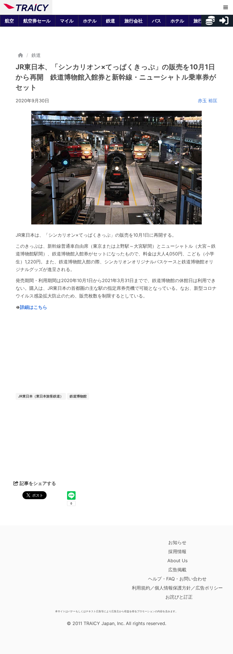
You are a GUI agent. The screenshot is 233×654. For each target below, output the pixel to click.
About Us (177, 560)
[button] (225, 7)
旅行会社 (133, 21)
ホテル (90, 21)
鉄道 (110, 21)
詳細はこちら (33, 307)
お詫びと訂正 (179, 597)
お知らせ (177, 542)
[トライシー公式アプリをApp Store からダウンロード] (36, 572)
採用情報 (177, 551)
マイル (67, 21)
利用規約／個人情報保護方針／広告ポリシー (177, 588)
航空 (9, 21)
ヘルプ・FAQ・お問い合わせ (177, 579)
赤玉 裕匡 (207, 100)
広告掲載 (177, 569)
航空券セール (37, 21)
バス (156, 21)
